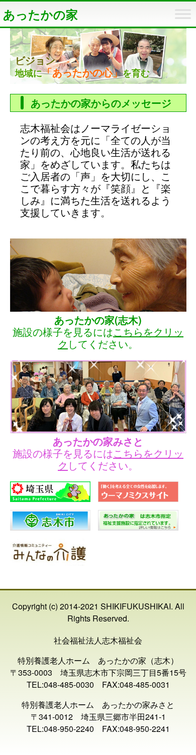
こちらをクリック (120, 337)
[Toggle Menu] (183, 14)
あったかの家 (40, 14)
